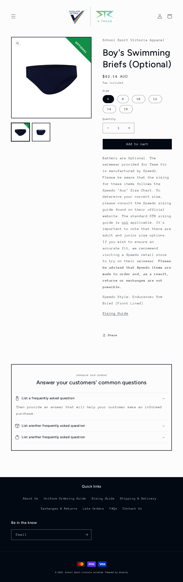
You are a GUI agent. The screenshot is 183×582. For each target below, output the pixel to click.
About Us (30, 498)
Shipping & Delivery (138, 498)
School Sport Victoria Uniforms (84, 572)
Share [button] (112, 335)
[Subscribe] (86, 534)
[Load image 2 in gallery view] (41, 132)
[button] (13, 16)
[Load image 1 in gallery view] (20, 132)
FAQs (113, 508)
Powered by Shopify (116, 572)
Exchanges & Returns (59, 508)
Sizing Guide (115, 313)
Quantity (109, 119)
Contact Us (132, 508)
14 (109, 109)
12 (155, 99)
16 (126, 109)
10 (139, 99)
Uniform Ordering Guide (65, 498)
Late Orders (93, 508)
